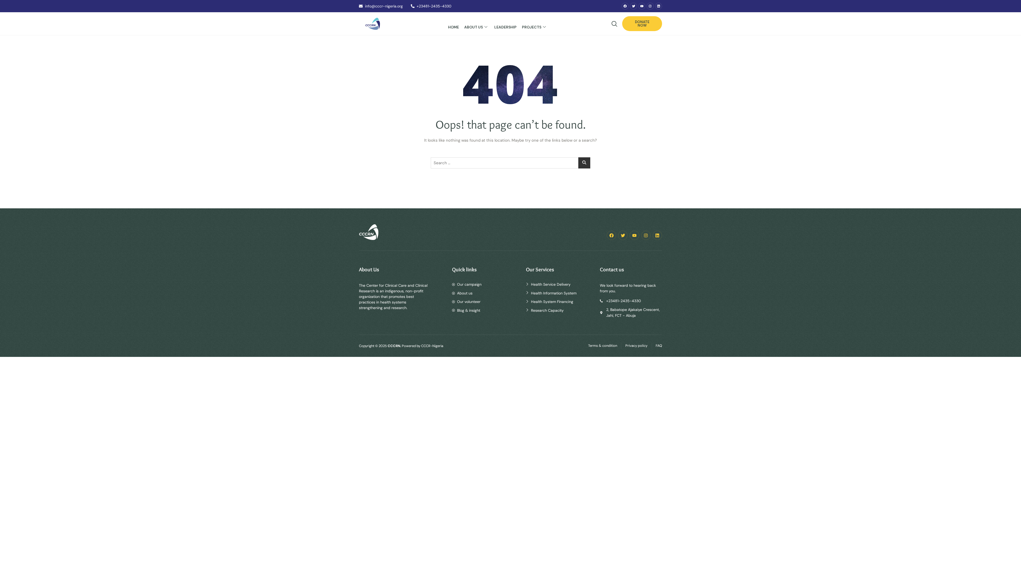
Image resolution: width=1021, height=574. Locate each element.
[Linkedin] (658, 6)
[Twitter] (633, 6)
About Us (473, 27)
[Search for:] (510, 162)
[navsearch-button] (614, 24)
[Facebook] (625, 6)
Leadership (505, 27)
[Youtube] (641, 6)
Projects (531, 27)
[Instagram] (650, 6)
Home (453, 27)
